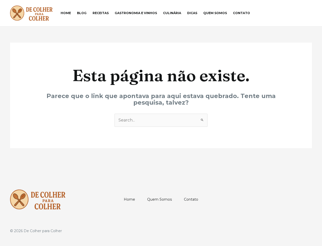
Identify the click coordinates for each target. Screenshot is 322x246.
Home (66, 13)
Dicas (192, 13)
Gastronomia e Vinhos (136, 13)
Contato (241, 13)
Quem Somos (215, 13)
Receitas (101, 13)
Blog (82, 13)
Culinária (172, 13)
